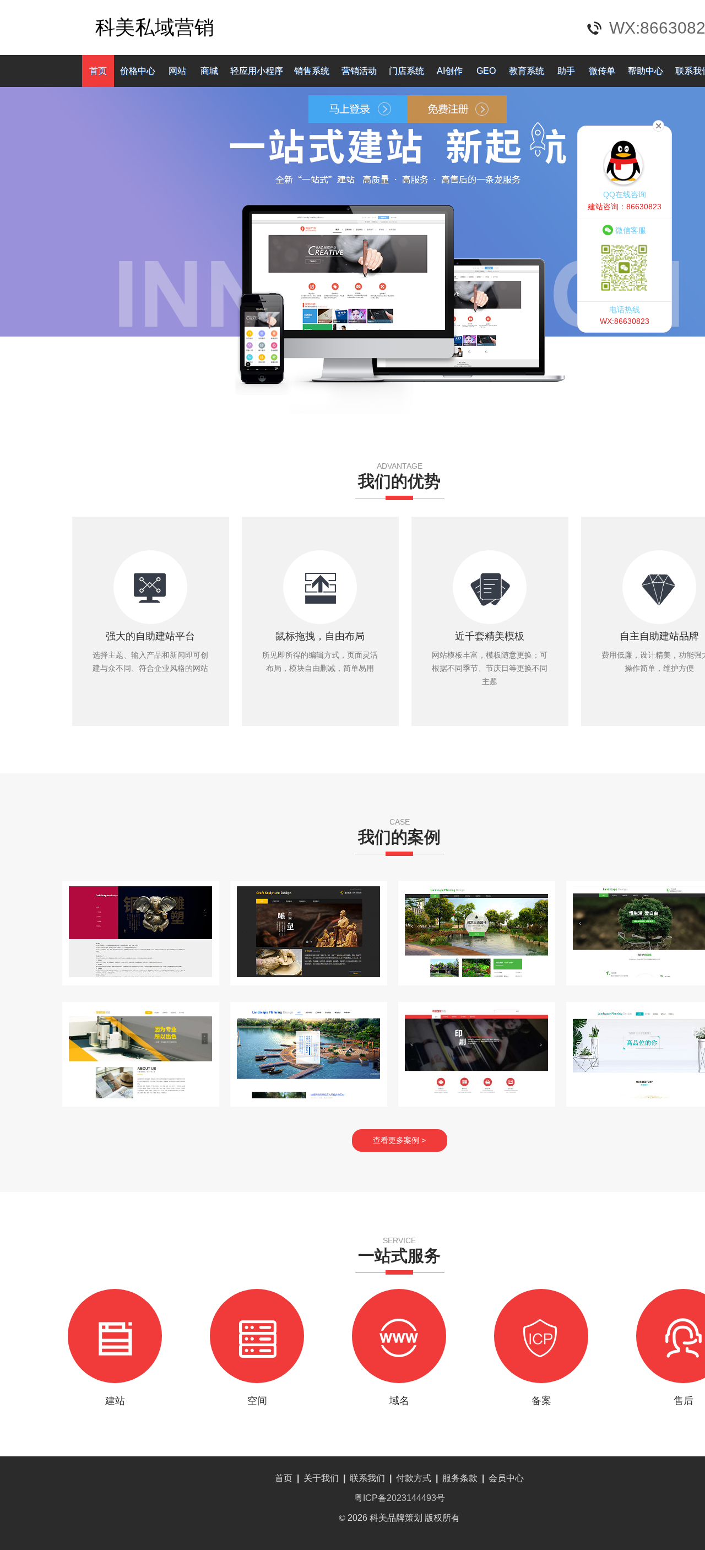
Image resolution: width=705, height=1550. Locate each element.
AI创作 (450, 70)
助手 (566, 70)
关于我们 (321, 1478)
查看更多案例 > (399, 1140)
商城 (209, 70)
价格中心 (137, 70)
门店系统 (406, 70)
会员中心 (506, 1478)
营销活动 (359, 70)
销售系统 (311, 70)
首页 (98, 70)
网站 (177, 70)
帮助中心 (645, 70)
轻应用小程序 (256, 70)
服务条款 (460, 1478)
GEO (486, 70)
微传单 (602, 70)
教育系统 (526, 70)
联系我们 (367, 1478)
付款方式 (413, 1478)
